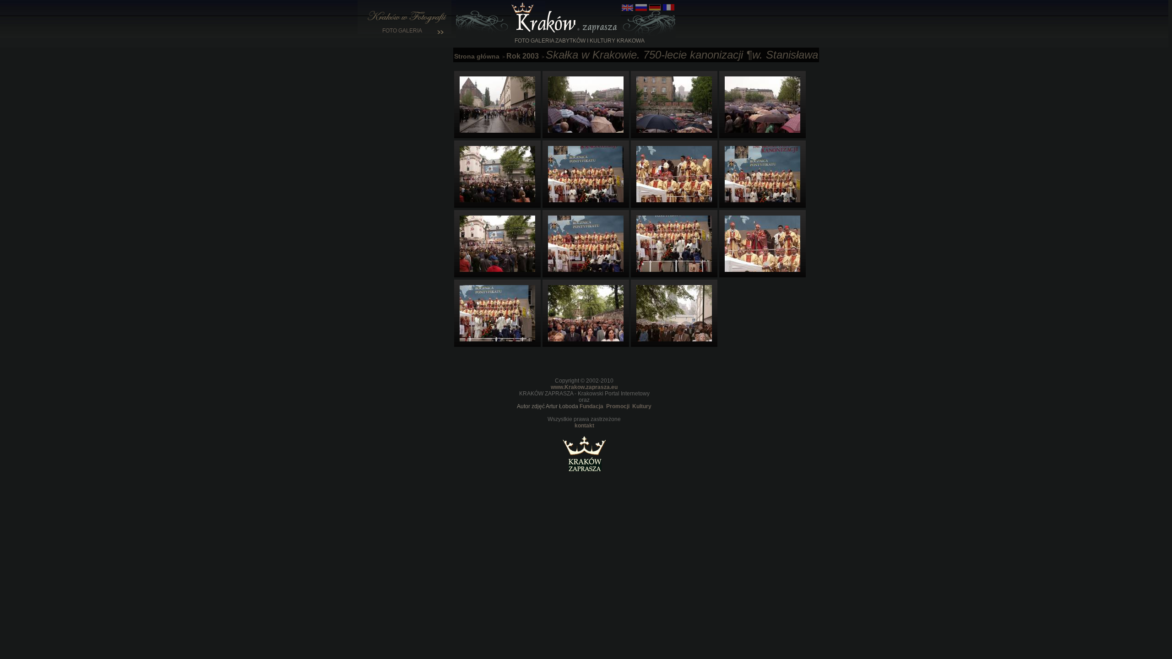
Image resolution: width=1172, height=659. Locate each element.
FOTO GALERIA (404, 30)
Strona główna (476, 56)
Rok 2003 (522, 56)
